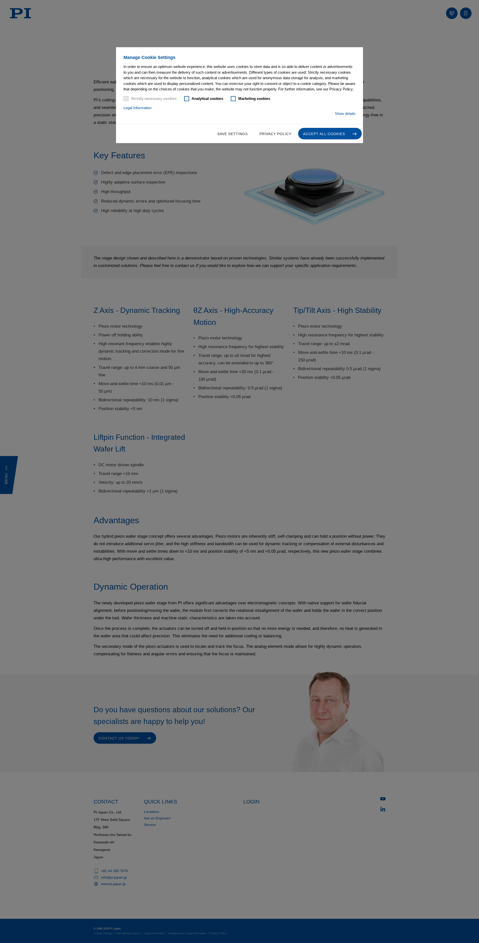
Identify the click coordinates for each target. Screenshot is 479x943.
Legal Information (137, 108)
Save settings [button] (232, 134)
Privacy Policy (275, 134)
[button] (330, 133)
